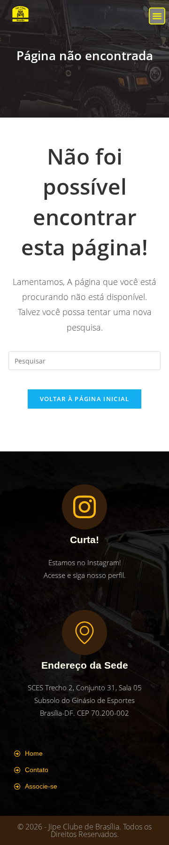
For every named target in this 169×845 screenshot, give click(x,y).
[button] (157, 16)
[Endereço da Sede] (84, 632)
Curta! (84, 539)
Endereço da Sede (84, 665)
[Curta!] (84, 506)
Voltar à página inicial (85, 399)
